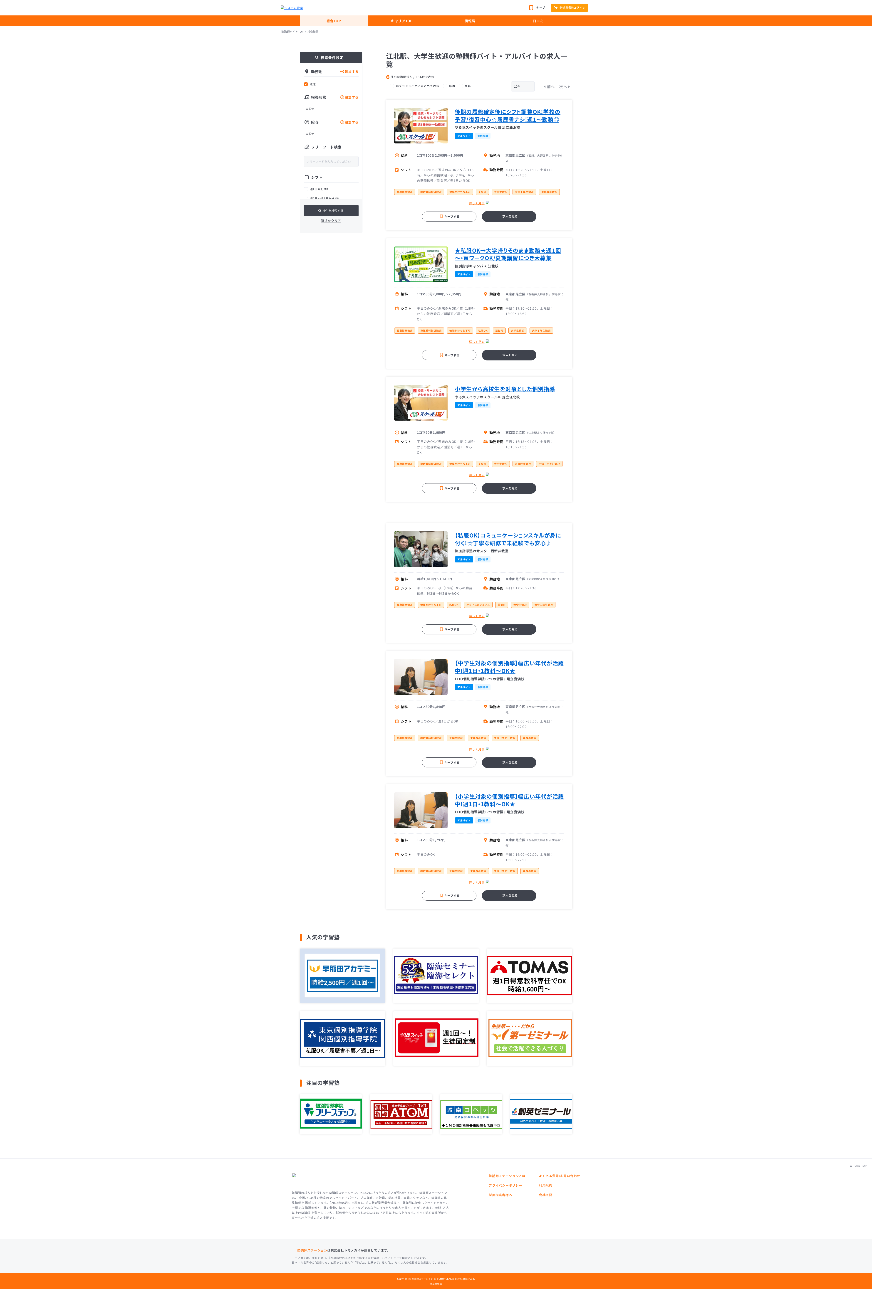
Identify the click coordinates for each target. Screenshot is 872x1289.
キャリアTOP (402, 20)
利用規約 (545, 1185)
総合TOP (334, 20)
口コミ (538, 20)
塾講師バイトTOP (292, 31)
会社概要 (545, 1195)
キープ (540, 7)
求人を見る (510, 216)
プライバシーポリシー (505, 1185)
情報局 (470, 20)
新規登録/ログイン (573, 7)
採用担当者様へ (500, 1195)
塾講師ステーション (312, 1250)
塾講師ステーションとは (507, 1175)
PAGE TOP (860, 1165)
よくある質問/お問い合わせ (559, 1175)
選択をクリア (331, 220)
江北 (313, 84)
